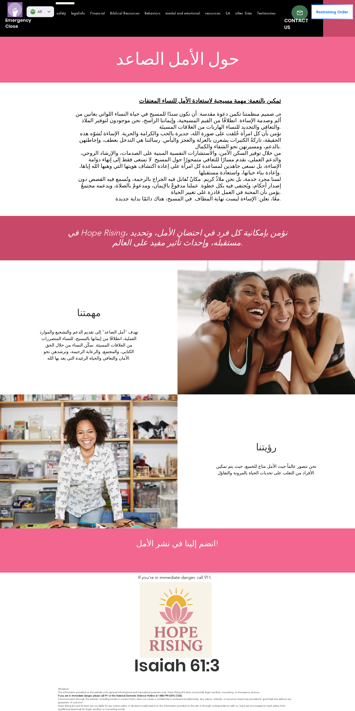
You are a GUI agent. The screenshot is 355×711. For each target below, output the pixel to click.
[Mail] (299, 12)
